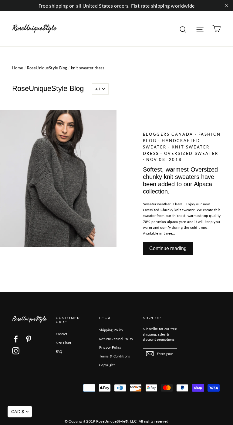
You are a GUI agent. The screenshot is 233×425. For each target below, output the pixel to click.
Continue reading (168, 248)
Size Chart (64, 343)
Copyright (107, 365)
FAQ (59, 352)
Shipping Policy (111, 330)
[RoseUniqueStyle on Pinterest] (28, 339)
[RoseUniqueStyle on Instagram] (15, 350)
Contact (62, 334)
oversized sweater (191, 153)
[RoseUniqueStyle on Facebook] (15, 339)
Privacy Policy (110, 347)
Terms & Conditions (114, 356)
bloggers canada (169, 134)
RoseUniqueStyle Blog (47, 67)
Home (17, 67)
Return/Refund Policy (116, 339)
